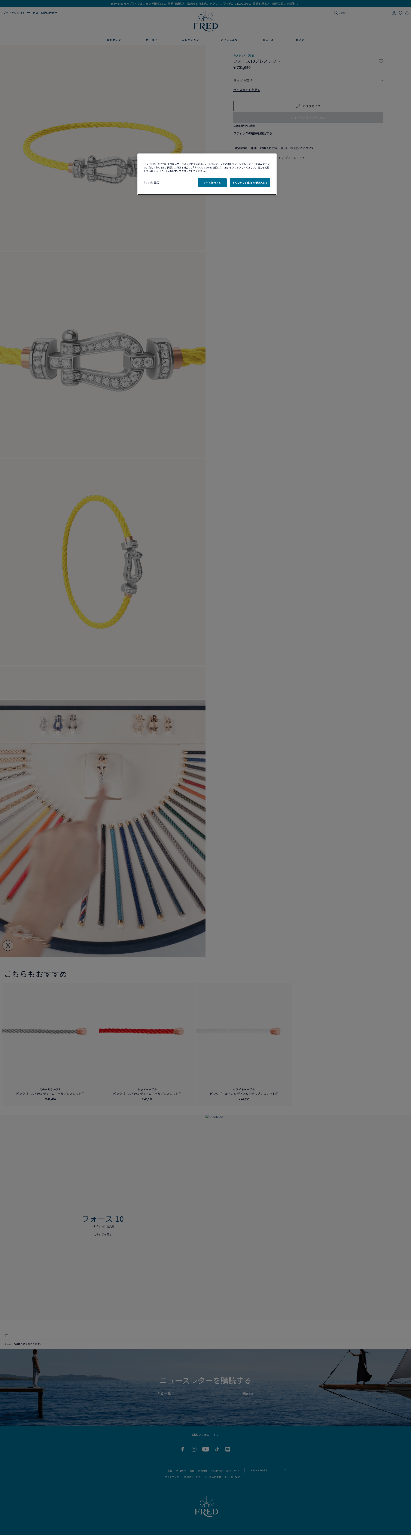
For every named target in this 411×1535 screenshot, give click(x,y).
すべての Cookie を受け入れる (250, 182)
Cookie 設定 (151, 182)
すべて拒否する (212, 182)
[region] (207, 174)
